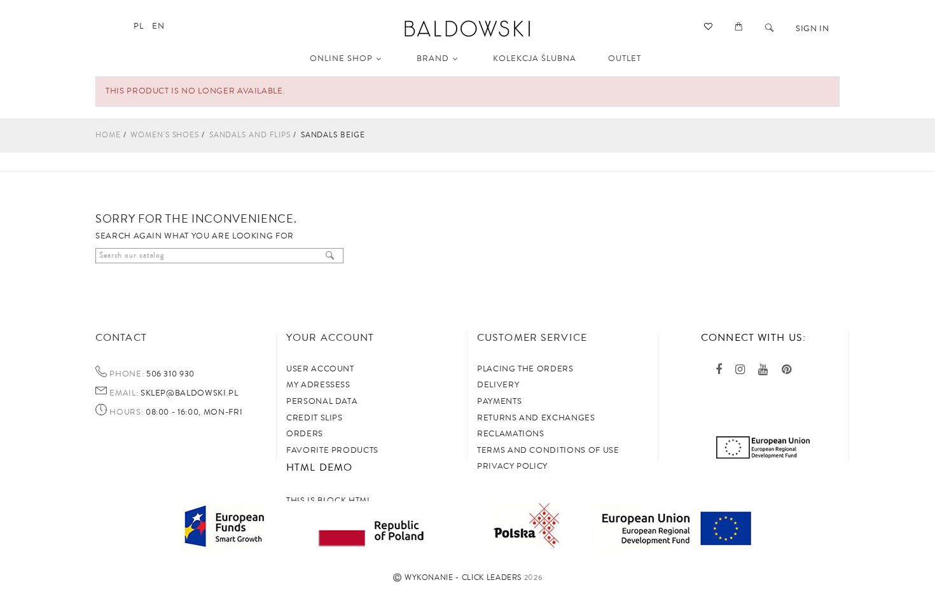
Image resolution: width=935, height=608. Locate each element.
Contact (121, 338)
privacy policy (512, 466)
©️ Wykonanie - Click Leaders (457, 577)
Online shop (341, 58)
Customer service (532, 338)
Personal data (321, 401)
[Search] (769, 28)
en (158, 26)
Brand (433, 58)
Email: (123, 394)
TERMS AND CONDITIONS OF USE (548, 450)
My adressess (318, 384)
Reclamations (510, 433)
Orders (304, 433)
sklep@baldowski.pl (188, 393)
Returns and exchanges (536, 418)
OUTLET (624, 58)
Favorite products (332, 450)
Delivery (498, 384)
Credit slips (314, 418)
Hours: (126, 413)
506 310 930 (169, 374)
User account (320, 369)
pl (138, 26)
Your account (330, 338)
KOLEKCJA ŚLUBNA (534, 58)
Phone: (126, 375)
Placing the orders (525, 369)
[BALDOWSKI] (468, 28)
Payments (499, 401)
